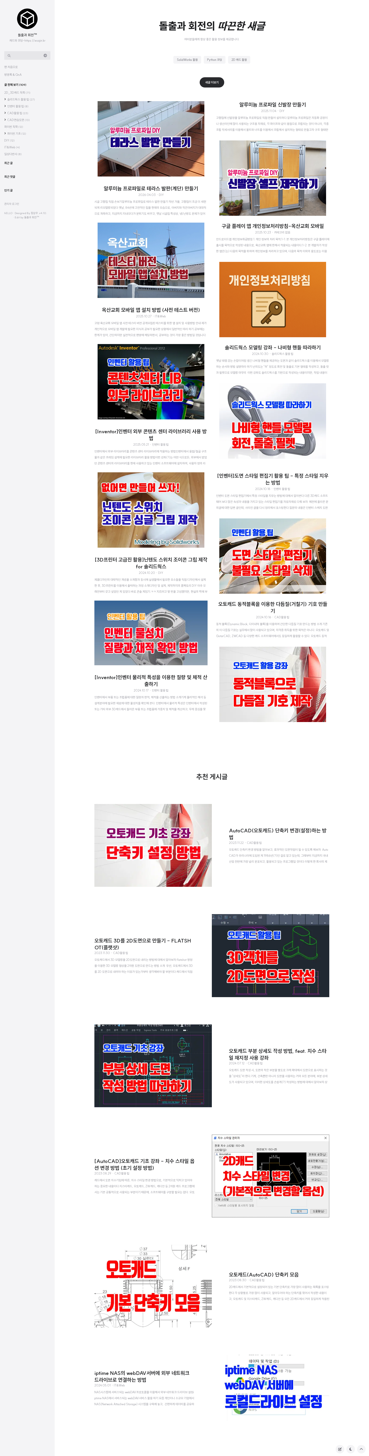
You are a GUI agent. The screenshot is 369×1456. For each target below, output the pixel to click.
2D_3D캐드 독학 (17, 93)
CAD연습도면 (18, 120)
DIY (9, 140)
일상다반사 (13, 154)
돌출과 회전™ (27, 35)
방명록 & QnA (13, 75)
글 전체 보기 (15, 85)
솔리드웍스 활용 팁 (21, 99)
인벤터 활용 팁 (17, 106)
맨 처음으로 (11, 67)
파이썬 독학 (13, 127)
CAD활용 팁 (17, 113)
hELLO (8, 213)
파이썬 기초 (16, 134)
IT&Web (12, 147)
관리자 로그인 (11, 204)
